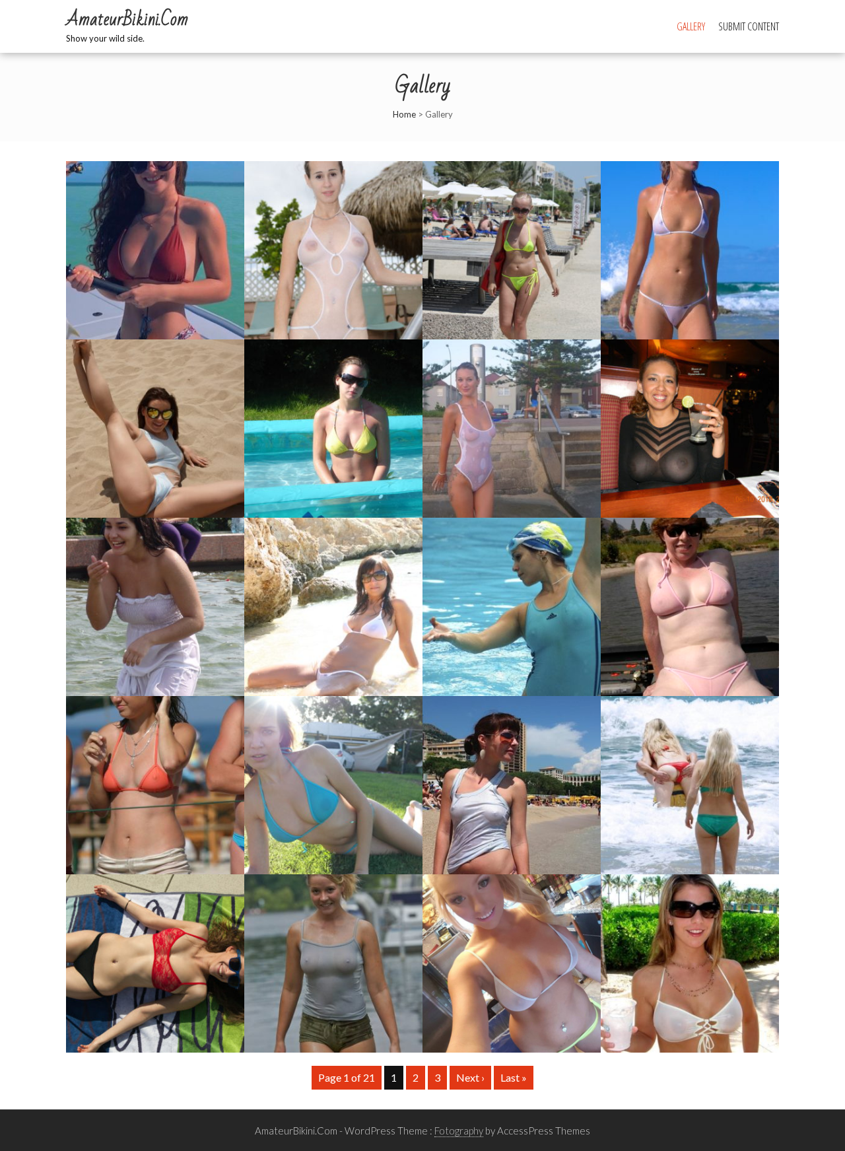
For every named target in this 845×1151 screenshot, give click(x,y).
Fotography (458, 1130)
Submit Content (748, 26)
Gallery (691, 26)
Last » (513, 1077)
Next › (470, 1077)
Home (404, 114)
